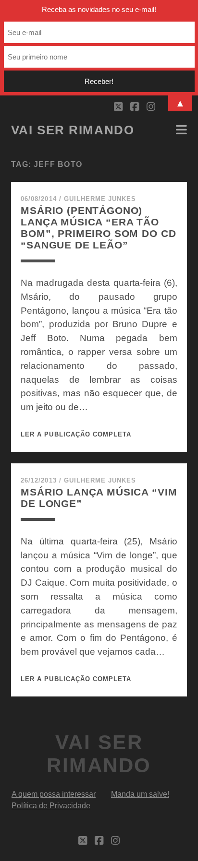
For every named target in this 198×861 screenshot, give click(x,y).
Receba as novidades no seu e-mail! (99, 9)
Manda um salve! (140, 794)
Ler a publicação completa (76, 434)
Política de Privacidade (51, 806)
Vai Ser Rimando (72, 130)
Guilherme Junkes (100, 198)
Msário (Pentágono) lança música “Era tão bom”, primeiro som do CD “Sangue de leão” (98, 227)
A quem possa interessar (54, 794)
